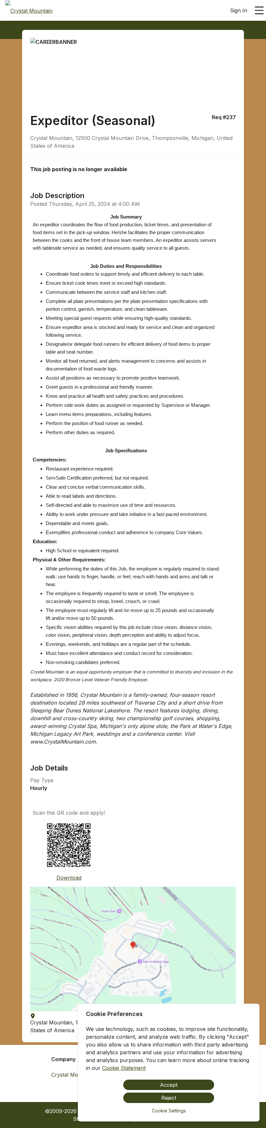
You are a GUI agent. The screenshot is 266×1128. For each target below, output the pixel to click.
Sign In (238, 10)
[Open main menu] (259, 10)
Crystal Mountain (72, 1075)
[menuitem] (29, 10)
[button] (133, 949)
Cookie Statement (124, 1068)
